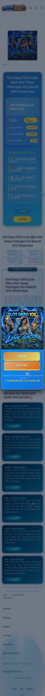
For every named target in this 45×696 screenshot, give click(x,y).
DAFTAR (21, 365)
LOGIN (21, 356)
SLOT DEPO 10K (32, 381)
